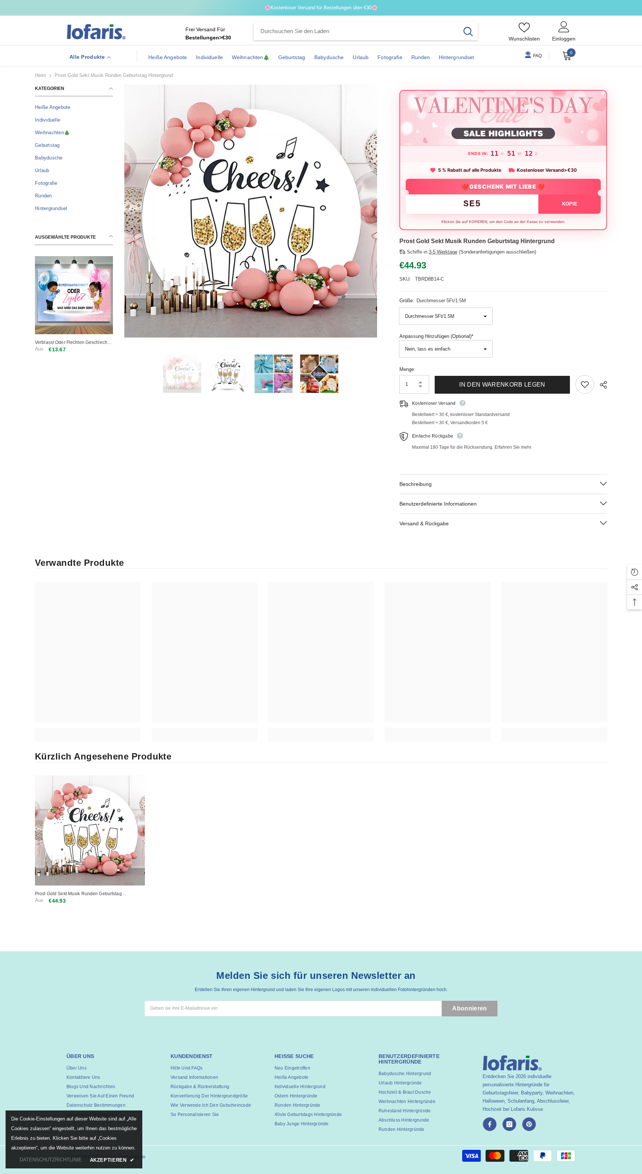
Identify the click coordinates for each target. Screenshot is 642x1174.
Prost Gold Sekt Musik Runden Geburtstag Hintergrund (78, 894)
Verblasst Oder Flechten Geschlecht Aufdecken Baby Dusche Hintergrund (73, 342)
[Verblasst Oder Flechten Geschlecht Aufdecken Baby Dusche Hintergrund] (74, 295)
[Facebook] (490, 1124)
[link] (87, 730)
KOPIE (569, 204)
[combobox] (356, 31)
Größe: (432, 300)
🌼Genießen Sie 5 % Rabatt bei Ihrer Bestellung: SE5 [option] (321, 7)
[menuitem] (74, 107)
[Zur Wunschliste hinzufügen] (584, 384)
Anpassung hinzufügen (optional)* (436, 336)
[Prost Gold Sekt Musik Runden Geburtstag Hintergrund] (90, 830)
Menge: (407, 369)
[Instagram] (509, 1124)
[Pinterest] (529, 1124)
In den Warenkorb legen (502, 384)
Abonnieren (469, 1008)
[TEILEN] (600, 385)
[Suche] (366, 31)
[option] (250, 211)
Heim (40, 75)
